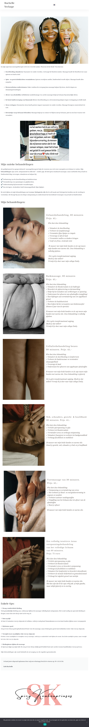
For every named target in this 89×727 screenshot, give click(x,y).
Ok (45, 724)
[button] (54, 4)
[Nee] (87, 722)
